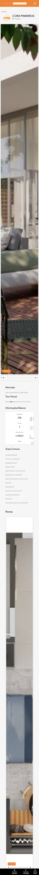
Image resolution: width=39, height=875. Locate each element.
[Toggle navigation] (35, 3)
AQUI (11, 401)
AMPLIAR (7, 371)
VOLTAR (4, 11)
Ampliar (12, 864)
